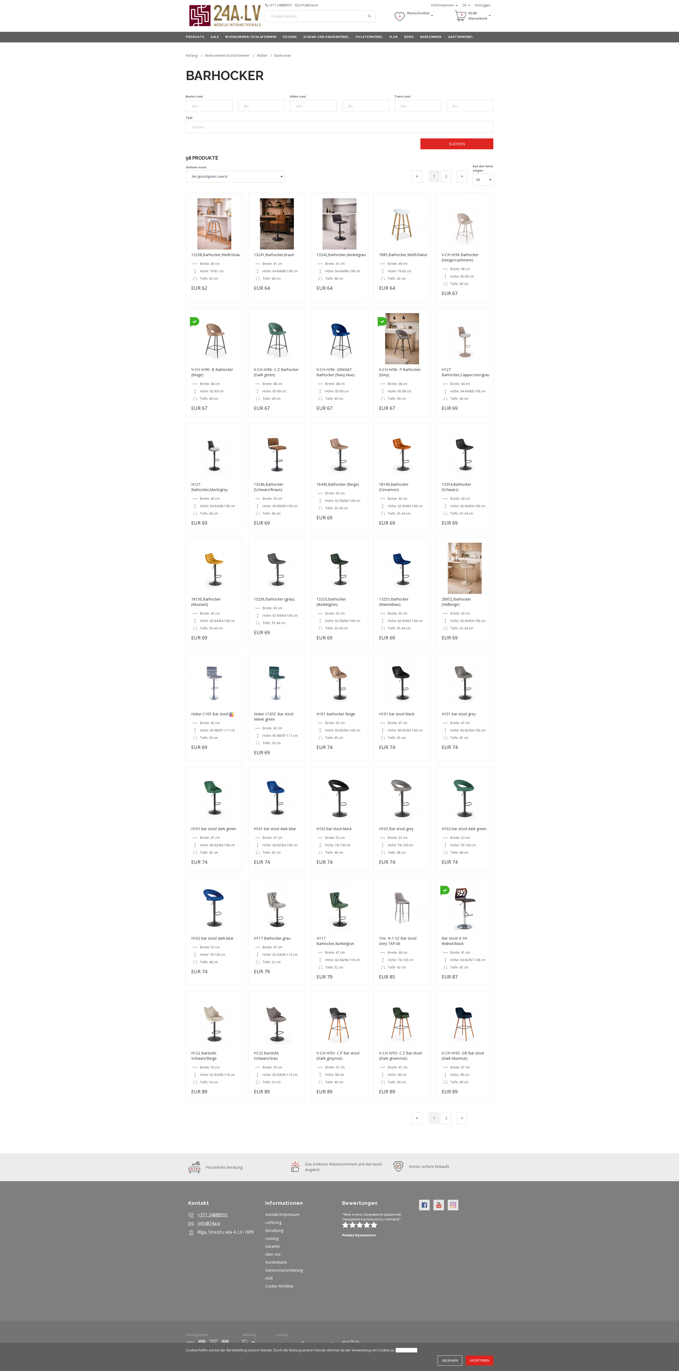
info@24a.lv (308, 5)
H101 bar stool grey (459, 713)
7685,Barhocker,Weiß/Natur (403, 254)
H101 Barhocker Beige (335, 713)
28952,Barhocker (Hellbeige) (456, 602)
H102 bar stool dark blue (212, 938)
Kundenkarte (276, 1262)
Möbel (262, 55)
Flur (393, 37)
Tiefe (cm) (402, 96)
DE (465, 5)
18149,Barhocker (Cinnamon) (393, 487)
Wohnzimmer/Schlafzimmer (251, 37)
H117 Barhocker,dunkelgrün (335, 941)
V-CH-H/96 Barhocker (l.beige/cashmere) (460, 257)
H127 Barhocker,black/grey (209, 487)
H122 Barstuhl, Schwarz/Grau (266, 1055)
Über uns (273, 1254)
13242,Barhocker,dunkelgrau (341, 254)
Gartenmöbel (460, 37)
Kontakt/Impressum (282, 1214)
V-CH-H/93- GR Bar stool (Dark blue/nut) (463, 1055)
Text (189, 118)
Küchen (290, 37)
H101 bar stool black (396, 713)
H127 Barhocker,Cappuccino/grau (465, 372)
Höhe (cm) (298, 96)
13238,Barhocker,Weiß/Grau (215, 254)
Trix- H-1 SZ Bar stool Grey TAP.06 (397, 941)
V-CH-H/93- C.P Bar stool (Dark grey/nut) (337, 1055)
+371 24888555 (280, 5)
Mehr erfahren (406, 1350)
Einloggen (483, 5)
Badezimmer (431, 37)
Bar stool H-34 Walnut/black (454, 941)
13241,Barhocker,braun (274, 254)
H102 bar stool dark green (464, 828)
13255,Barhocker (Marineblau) (393, 602)
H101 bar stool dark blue (275, 828)
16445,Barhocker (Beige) (337, 484)
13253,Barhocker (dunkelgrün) (331, 602)
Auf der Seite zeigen (483, 168)
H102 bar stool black (334, 828)
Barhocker (283, 55)
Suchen (457, 143)
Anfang (191, 55)
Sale (215, 37)
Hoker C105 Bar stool (210, 713)
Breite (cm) (194, 96)
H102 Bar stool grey (396, 828)
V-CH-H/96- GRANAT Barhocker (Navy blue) (335, 372)
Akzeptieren (479, 1360)
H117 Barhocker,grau (272, 938)
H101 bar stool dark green (213, 828)
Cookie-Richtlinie (279, 1286)
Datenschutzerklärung (284, 1270)
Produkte (195, 37)
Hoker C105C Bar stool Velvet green (273, 716)
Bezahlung (274, 1230)
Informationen (443, 5)
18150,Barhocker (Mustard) (206, 602)
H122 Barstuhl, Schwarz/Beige (204, 1055)
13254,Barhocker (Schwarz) (456, 487)
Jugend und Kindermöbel (326, 37)
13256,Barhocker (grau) (274, 599)
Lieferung (273, 1222)
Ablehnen (450, 1360)
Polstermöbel (369, 37)
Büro (409, 37)
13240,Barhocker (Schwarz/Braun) (268, 487)
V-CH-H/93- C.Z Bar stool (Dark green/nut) (400, 1055)
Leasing (271, 1238)
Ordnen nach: (196, 167)
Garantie (272, 1246)
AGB (269, 1278)
